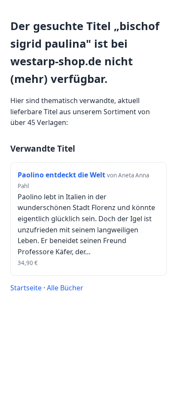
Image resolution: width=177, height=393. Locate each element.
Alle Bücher (65, 287)
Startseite (26, 287)
